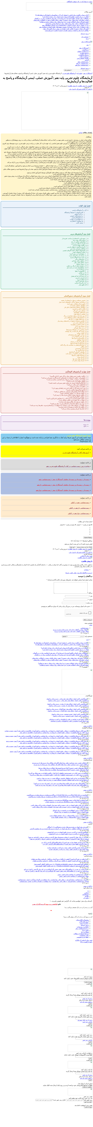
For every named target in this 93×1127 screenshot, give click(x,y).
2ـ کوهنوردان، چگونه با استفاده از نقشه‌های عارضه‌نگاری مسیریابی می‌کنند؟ (64, 378)
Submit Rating (88, 537)
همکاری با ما (85, 932)
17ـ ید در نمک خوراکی (80, 328)
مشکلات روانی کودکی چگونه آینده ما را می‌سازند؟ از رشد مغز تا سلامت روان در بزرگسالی (61, 18)
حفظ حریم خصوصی (82, 937)
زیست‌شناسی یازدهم (82, 63)
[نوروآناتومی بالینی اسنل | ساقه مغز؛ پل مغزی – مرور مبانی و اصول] (68, 704)
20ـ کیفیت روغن (82, 333)
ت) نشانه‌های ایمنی (77, 217)
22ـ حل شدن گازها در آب (79, 336)
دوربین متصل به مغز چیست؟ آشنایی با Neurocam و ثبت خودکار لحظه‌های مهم (65, 25)
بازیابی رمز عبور (87, 1022)
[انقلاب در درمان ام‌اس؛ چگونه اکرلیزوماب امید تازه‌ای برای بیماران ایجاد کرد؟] (65, 648)
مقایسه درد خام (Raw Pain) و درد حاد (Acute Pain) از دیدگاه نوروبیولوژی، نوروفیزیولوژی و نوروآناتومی (58, 796)
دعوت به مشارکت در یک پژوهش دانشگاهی (79, 1)
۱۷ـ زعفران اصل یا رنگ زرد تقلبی (77, 266)
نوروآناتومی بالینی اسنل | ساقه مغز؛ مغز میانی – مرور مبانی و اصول (68, 700)
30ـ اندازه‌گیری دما (81, 350)
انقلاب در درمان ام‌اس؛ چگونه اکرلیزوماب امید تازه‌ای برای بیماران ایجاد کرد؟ (65, 17)
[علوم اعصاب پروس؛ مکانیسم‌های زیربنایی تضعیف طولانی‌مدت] (69, 815)
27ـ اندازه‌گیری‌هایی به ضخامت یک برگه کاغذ (73, 345)
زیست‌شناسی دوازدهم (82, 65)
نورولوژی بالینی (84, 56)
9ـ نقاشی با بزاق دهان (80, 314)
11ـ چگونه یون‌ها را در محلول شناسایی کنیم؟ (73, 393)
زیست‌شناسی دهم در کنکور (80, 502)
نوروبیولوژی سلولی (83, 51)
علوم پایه (79, 73)
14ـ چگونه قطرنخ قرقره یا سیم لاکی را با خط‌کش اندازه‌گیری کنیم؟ (66, 398)
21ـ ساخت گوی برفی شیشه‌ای (77, 335)
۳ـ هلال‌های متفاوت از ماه (79, 242)
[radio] (45, 528)
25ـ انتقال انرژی (82, 279)
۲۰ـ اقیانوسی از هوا (81, 271)
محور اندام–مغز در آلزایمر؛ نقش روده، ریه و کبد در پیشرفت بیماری (69, 849)
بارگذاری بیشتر (87, 726)
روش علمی (79, 223)
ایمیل (90, 599)
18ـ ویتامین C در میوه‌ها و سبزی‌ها (76, 329)
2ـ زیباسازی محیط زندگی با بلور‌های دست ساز (73, 302)
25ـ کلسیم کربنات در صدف (78, 341)
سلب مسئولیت (84, 935)
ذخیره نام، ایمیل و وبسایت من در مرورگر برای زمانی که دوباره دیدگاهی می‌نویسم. (65, 606)
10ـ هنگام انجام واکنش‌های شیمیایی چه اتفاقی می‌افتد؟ (70, 391)
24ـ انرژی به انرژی (81, 278)
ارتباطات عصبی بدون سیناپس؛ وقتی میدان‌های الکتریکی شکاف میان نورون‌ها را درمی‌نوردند (61, 764)
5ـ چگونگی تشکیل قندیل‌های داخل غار (75, 307)
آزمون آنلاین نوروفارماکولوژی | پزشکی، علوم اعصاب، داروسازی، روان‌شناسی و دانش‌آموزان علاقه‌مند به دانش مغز (54, 732)
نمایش (80, 132)
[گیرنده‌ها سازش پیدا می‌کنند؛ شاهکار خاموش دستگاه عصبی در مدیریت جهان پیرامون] (63, 778)
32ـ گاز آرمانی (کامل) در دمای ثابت (76, 353)
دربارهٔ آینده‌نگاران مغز (82, 928)
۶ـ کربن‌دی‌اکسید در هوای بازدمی (77, 247)
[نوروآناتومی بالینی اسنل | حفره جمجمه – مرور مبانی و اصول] (70, 714)
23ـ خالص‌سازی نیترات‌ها (79, 338)
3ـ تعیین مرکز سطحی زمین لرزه (77, 304)
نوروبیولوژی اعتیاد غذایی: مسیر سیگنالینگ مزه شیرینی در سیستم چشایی (67, 802)
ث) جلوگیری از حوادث (76, 219)
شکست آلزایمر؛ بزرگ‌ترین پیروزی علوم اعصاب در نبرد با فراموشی (68, 834)
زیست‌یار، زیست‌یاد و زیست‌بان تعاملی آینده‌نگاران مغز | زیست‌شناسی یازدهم (63, 485)
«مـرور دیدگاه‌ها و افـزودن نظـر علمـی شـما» (78, 573)
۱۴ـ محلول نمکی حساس (79, 261)
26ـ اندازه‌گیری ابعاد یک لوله (78, 343)
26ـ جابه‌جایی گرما (81, 281)
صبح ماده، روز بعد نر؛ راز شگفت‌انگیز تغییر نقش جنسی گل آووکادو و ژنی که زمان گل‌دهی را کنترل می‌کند (57, 871)
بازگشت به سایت (87, 1087)
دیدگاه (90, 593)
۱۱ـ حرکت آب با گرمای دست (78, 255)
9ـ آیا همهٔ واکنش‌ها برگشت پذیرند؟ (76, 390)
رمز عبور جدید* (87, 1100)
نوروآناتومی (85, 49)
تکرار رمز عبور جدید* (59, 1100)
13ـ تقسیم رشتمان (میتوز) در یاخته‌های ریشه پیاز (72, 321)
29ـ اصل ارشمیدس (81, 348)
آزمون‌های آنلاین (84, 921)
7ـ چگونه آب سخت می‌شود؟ (78, 386)
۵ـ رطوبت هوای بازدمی (80, 245)
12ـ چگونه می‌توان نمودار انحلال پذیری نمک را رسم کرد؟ (70, 395)
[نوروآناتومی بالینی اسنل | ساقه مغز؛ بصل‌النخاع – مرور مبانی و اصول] (67, 709)
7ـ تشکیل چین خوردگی (80, 310)
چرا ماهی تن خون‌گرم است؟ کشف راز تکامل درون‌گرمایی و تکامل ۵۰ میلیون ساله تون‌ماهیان (60, 861)
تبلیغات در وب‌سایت (83, 927)
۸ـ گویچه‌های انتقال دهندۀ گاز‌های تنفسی (75, 250)
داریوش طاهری (72, 86)
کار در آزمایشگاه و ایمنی (79, 210)
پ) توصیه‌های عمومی (76, 216)
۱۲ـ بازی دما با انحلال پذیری (78, 257)
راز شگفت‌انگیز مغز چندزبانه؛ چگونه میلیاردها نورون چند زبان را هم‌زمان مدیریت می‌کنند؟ (62, 785)
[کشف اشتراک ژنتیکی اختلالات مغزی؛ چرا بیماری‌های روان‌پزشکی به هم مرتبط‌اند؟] (63, 663)
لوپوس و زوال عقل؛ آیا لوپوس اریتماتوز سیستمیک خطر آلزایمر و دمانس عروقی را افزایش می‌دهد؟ (59, 839)
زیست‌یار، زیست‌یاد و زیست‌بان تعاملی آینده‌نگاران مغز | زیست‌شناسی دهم (64, 479)
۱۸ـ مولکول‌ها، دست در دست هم (77, 267)
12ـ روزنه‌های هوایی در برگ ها (78, 319)
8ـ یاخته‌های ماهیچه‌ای (80, 312)
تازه (87, 639)
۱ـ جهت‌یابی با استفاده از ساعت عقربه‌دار (74, 238)
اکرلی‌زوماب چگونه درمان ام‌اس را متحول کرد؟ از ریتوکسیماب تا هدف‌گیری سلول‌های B (62, 15)
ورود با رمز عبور (87, 998)
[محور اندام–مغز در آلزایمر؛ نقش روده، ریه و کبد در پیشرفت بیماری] (68, 847)
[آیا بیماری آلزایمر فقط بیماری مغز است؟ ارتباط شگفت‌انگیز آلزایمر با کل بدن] (65, 842)
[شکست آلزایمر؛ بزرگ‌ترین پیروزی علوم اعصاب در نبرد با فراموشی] (68, 832)
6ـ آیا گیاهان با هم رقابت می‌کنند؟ (77, 385)
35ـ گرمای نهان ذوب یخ (80, 359)
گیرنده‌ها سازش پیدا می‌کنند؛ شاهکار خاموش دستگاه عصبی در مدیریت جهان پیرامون (63, 780)
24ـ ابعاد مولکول (82, 340)
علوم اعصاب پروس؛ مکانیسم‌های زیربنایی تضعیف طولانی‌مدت (70, 817)
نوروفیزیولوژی (84, 53)
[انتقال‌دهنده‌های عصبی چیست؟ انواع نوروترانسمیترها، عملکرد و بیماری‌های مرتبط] (64, 768)
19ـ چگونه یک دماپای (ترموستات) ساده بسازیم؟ (72, 407)
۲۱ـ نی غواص (83, 273)
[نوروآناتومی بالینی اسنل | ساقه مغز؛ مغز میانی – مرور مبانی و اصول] (67, 699)
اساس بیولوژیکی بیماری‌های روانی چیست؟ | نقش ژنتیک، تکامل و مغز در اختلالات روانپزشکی (61, 20)
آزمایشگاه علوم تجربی (69, 73)
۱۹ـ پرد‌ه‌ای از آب (82, 269)
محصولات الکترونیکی (82, 920)
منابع (85, 426)
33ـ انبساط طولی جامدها (79, 355)
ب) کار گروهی (78, 214)
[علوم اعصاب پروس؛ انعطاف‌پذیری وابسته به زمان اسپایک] (71, 810)
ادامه (90, 1003)
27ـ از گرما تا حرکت (81, 283)
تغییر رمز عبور (88, 1102)
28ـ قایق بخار (83, 285)
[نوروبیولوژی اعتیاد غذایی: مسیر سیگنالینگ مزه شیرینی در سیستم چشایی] (66, 800)
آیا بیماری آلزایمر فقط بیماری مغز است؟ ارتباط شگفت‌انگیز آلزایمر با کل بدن (66, 844)
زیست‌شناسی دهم (83, 61)
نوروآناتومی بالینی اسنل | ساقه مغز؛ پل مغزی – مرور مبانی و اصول (68, 705)
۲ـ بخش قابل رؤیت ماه (80, 240)
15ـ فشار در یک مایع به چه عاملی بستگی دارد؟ (73, 400)
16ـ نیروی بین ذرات (81, 326)
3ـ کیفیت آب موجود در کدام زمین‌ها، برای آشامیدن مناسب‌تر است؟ (66, 379)
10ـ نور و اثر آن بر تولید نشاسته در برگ (75, 316)
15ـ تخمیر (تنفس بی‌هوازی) (79, 324)
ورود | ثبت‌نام (85, 925)
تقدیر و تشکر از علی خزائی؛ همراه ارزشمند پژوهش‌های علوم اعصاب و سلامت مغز (64, 27)
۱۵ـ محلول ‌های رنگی (80, 262)
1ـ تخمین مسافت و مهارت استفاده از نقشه (74, 300)
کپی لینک (72, 547)
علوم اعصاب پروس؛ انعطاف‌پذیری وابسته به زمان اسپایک (71, 812)
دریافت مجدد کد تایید (86, 1002)
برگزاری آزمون (84, 923)
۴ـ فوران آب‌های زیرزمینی (79, 243)
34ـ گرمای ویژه (82, 357)
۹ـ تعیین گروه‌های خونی (80, 252)
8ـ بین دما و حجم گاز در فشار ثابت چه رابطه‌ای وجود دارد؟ (69, 388)
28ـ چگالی (84, 347)
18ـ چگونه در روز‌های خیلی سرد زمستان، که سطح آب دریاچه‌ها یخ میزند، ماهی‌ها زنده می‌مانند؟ (58, 405)
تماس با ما (85, 930)
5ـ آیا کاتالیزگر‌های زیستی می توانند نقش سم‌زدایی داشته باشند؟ (68, 383)
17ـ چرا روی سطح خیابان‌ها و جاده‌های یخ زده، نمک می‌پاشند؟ (68, 403)
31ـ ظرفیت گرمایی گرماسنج (78, 352)
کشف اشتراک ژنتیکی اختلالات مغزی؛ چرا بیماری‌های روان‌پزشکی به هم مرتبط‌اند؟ (64, 22)
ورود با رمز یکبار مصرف (85, 1020)
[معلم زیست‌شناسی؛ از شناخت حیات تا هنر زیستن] (73, 874)
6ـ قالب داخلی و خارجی (79, 309)
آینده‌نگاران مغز (87, 73)
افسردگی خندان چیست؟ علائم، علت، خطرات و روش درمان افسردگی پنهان (66, 29)
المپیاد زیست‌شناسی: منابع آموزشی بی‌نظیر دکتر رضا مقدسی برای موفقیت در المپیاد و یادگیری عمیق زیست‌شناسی (54, 881)
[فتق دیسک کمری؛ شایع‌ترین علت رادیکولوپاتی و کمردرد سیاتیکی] (69, 719)
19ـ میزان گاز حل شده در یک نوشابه (76, 331)
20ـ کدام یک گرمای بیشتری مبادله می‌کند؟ (74, 409)
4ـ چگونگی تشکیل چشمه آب (78, 305)
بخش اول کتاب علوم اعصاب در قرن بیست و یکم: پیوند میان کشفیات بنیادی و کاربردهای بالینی (60, 807)
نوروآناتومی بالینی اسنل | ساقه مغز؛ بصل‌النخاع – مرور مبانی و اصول (68, 711)
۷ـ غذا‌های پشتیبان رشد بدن (78, 249)
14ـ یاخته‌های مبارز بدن (80, 322)
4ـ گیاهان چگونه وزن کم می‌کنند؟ (77, 381)
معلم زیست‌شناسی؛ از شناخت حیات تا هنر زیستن (74, 876)
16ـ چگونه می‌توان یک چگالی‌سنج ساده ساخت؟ (73, 402)
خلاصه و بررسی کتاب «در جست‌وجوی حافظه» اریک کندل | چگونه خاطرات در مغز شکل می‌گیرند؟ (59, 775)
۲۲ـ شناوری (83, 274)
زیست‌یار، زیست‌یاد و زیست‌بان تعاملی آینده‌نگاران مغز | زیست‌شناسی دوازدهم (63, 490)
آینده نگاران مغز (84, 48)
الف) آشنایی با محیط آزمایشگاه (73, 212)
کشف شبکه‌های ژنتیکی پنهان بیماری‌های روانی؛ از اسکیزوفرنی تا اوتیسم (67, 23)
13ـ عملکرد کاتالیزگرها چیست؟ (77, 397)
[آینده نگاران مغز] (86, 41)
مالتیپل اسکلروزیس (83, 58)
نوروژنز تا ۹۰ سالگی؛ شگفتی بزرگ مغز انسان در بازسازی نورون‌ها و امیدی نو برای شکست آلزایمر (59, 829)
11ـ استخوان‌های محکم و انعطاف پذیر (75, 317)
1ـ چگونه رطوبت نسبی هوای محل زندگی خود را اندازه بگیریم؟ (68, 376)
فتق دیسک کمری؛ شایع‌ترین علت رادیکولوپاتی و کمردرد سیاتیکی (69, 721)
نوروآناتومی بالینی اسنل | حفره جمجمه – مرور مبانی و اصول (71, 716)
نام (90, 596)
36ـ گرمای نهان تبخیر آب (79, 360)
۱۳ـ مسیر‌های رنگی (81, 259)
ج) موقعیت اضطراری (76, 221)
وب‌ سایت (89, 603)
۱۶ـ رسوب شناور (81, 264)
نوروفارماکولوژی (83, 55)
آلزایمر (87, 60)
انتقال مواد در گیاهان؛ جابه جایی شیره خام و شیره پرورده (71, 631)
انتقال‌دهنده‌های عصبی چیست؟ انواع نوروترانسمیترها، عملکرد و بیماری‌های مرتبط (64, 770)
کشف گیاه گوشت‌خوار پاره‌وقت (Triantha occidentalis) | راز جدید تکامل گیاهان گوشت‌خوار (62, 866)
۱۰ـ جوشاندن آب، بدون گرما (78, 254)
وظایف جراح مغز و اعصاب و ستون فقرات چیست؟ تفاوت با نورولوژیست (67, 30)
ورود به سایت (88, 982)
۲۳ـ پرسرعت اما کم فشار (79, 276)
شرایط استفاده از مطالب (81, 933)
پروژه (85, 424)
